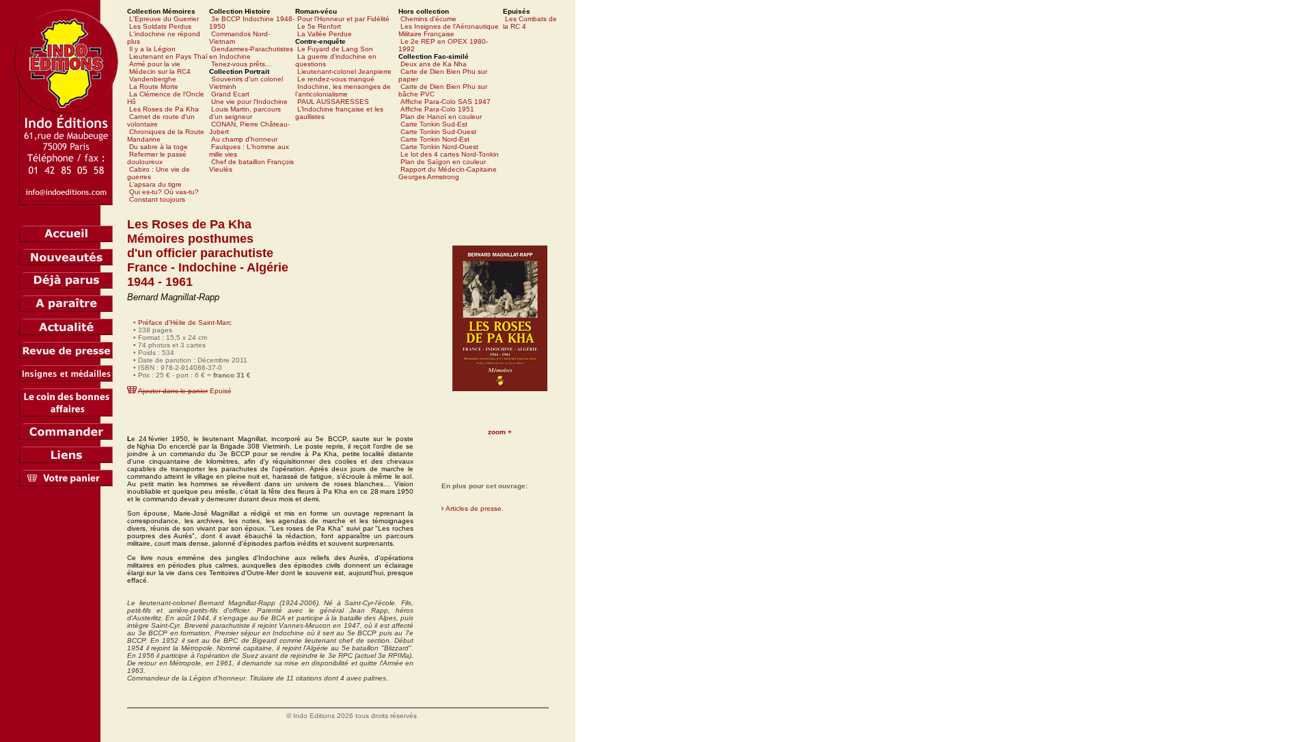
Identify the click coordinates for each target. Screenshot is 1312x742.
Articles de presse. (475, 508)
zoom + (500, 432)
